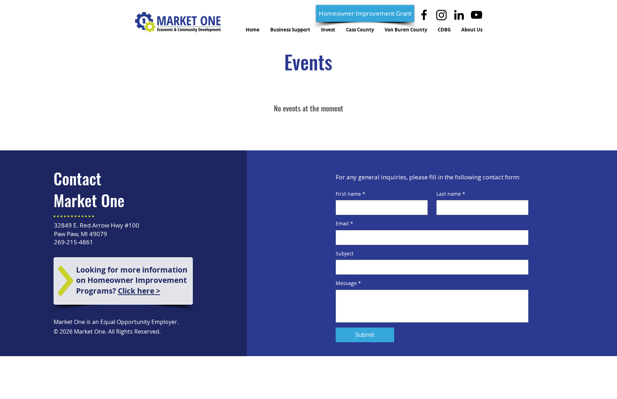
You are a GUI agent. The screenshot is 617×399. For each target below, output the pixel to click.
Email (344, 223)
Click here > (139, 291)
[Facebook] (424, 15)
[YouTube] (476, 15)
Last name (450, 193)
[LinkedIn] (459, 15)
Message (348, 283)
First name (350, 193)
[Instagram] (441, 15)
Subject (344, 253)
